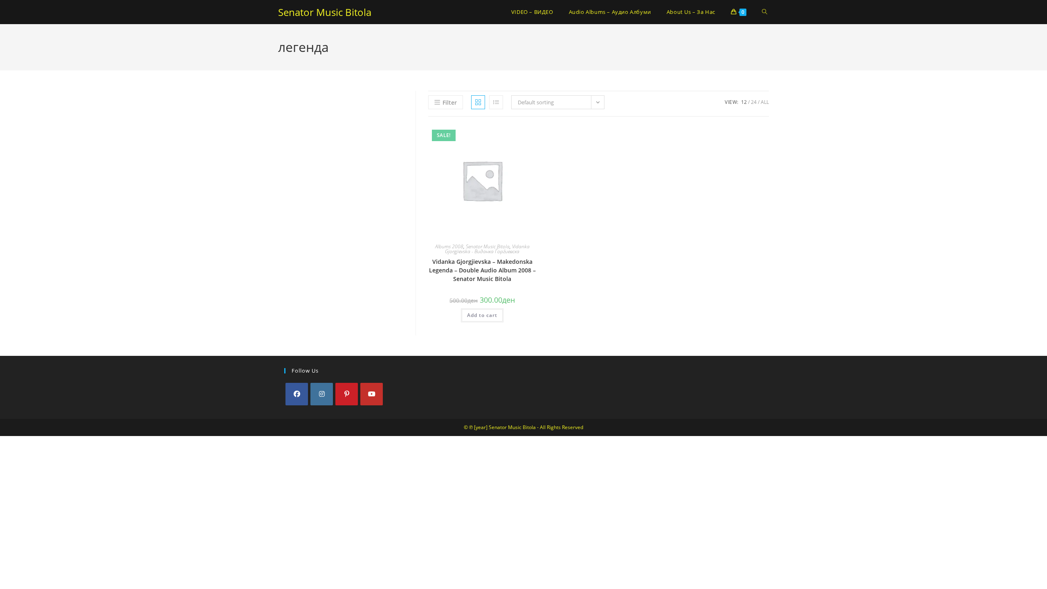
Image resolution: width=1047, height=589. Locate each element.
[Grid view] (478, 102)
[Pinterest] (346, 394)
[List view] (496, 102)
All (765, 102)
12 (744, 102)
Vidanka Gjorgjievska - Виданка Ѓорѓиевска (487, 249)
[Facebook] (296, 394)
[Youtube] (371, 394)
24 (754, 102)
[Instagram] (321, 394)
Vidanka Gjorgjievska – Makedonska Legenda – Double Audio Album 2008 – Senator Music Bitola (482, 270)
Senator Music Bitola (324, 12)
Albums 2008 (449, 246)
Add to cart (482, 315)
